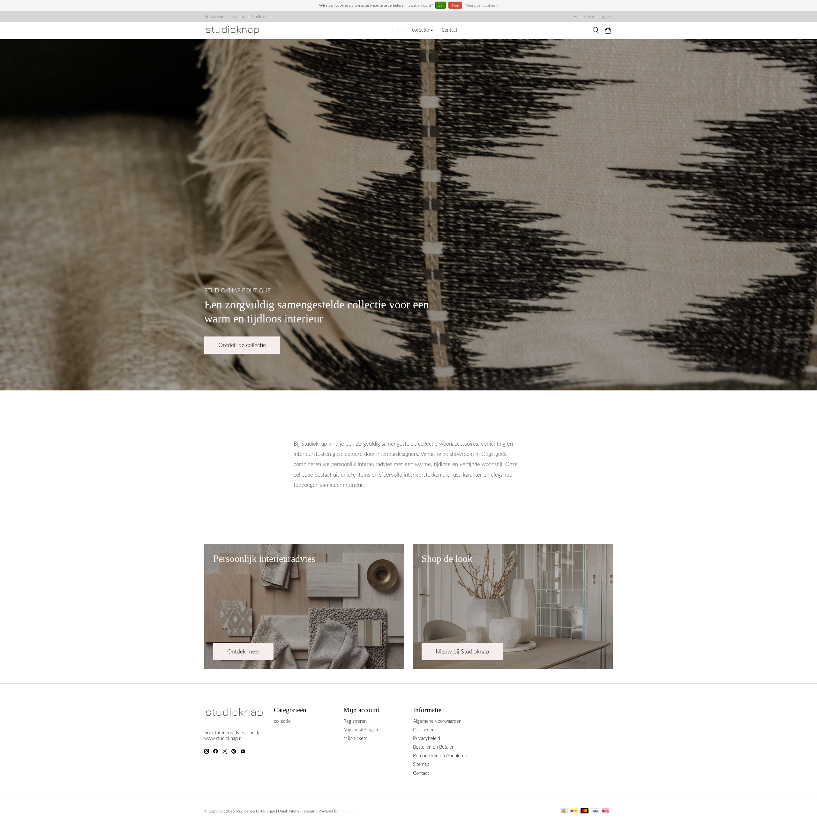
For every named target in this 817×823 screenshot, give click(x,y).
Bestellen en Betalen (433, 747)
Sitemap (421, 764)
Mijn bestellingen (360, 730)
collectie (282, 721)
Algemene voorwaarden (437, 721)
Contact (449, 30)
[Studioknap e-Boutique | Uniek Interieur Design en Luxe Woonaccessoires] (232, 30)
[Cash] (564, 811)
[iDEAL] (574, 811)
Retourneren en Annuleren (440, 755)
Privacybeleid (426, 738)
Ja (440, 5)
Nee (455, 5)
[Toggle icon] (595, 30)
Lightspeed (348, 811)
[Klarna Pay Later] (605, 811)
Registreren (355, 721)
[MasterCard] (585, 811)
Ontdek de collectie (242, 345)
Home (398, 30)
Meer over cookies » (481, 5)
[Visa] (595, 811)
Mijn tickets (355, 738)
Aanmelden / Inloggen (592, 17)
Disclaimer (423, 730)
